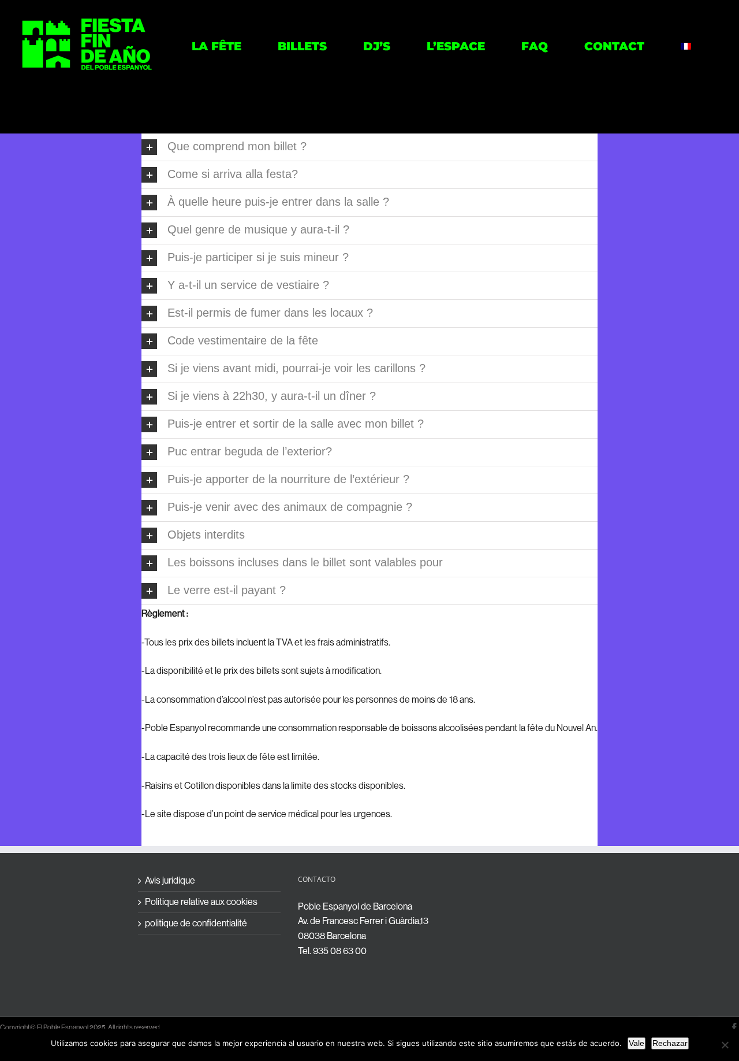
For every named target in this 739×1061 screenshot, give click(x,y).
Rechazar (670, 1043)
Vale (636, 1043)
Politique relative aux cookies (201, 902)
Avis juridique (170, 880)
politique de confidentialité (196, 923)
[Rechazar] (724, 1045)
